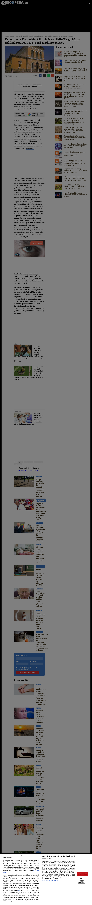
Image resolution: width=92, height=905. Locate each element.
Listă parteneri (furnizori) (50, 880)
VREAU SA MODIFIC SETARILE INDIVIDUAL (81, 881)
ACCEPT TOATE (82, 874)
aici (19, 890)
